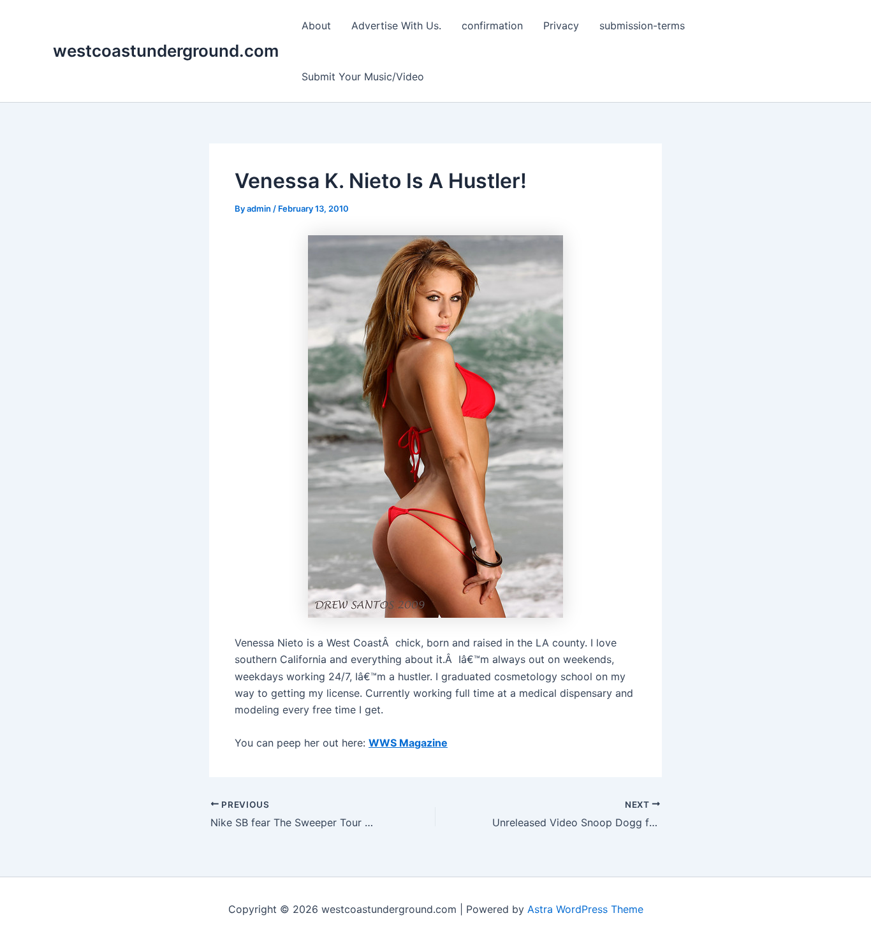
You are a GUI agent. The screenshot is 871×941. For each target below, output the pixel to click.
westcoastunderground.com (166, 51)
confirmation (492, 25)
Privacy (561, 25)
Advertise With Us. (396, 25)
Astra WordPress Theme (585, 909)
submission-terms (642, 25)
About (316, 25)
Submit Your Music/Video (363, 76)
